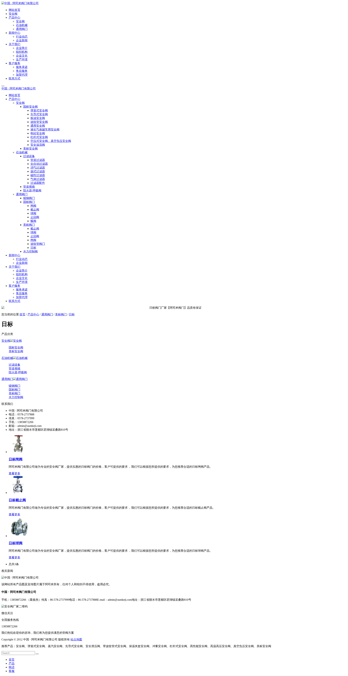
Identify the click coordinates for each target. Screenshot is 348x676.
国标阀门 (14, 389)
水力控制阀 (16, 397)
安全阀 (5, 340)
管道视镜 (14, 368)
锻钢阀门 (14, 385)
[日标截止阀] (18, 492)
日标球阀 (15, 543)
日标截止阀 (17, 500)
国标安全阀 (16, 347)
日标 (72, 314)
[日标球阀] (19, 535)
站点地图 (76, 639)
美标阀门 (61, 314)
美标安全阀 (16, 351)
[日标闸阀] (18, 451)
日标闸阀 (15, 459)
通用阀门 (47, 314)
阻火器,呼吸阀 (18, 372)
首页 (22, 314)
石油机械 (7, 358)
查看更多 (14, 473)
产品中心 (33, 314)
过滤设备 (14, 364)
